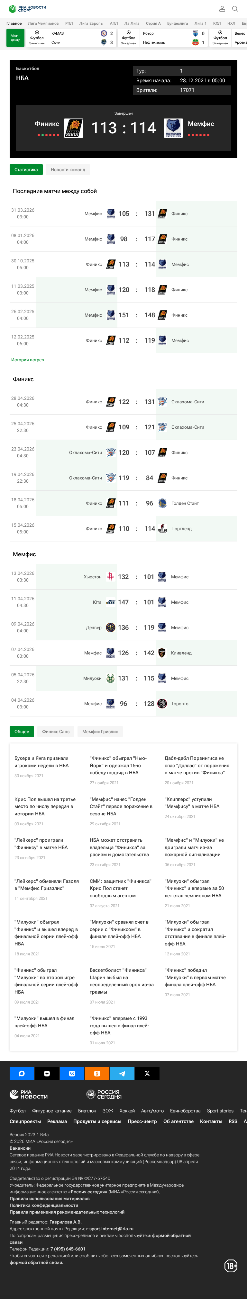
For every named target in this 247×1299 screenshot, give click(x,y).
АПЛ (114, 23)
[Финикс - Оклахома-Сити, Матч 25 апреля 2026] (54, 135)
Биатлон (87, 1111)
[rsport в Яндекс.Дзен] (47, 1073)
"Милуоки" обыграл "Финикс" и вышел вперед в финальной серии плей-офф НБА (46, 933)
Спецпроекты (25, 1121)
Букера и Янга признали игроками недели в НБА (41, 761)
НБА (22, 78)
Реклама (57, 1121)
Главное (14, 23)
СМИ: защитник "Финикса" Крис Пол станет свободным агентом (120, 888)
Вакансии (20, 1148)
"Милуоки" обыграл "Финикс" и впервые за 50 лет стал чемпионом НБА (194, 888)
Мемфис (201, 123)
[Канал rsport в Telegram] (122, 1073)
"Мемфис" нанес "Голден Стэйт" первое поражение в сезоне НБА (121, 806)
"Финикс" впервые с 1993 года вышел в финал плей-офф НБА (119, 1025)
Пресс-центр (142, 1121)
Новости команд (68, 169)
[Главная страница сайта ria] (10, 9)
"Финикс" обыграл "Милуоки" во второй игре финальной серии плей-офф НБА (46, 981)
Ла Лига (132, 23)
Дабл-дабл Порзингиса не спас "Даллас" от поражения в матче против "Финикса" (197, 765)
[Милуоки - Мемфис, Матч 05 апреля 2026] (204, 135)
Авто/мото (152, 1111)
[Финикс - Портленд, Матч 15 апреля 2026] (39, 135)
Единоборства (185, 1111)
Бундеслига (177, 23)
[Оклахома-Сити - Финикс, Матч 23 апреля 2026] (50, 135)
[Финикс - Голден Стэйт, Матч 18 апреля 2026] (42, 135)
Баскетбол (27, 68)
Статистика (26, 169)
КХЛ (217, 23)
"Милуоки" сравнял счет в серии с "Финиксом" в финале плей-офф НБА (119, 929)
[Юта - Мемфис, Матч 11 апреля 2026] (193, 135)
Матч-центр (16, 38)
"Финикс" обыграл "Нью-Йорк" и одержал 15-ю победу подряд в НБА (118, 765)
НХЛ (231, 23)
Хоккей (127, 1111)
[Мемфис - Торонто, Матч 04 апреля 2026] (208, 135)
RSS (233, 1121)
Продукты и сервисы (97, 1121)
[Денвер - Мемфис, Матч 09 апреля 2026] (197, 135)
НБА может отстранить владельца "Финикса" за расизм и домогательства (119, 847)
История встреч (27, 359)
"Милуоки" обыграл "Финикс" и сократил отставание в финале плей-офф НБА (195, 933)
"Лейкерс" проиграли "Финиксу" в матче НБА (41, 843)
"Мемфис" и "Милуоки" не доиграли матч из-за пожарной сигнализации (194, 847)
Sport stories (220, 1111)
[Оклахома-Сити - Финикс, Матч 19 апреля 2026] (46, 135)
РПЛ (69, 23)
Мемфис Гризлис (100, 731)
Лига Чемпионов (43, 23)
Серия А (153, 23)
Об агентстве (178, 1121)
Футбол (18, 1111)
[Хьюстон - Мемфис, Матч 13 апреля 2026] (189, 135)
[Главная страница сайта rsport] (41, 9)
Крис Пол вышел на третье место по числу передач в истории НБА (45, 806)
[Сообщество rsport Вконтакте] (72, 1073)
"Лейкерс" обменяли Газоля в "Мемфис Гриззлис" (46, 884)
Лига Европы (91, 23)
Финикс (47, 123)
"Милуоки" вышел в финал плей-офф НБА (44, 1022)
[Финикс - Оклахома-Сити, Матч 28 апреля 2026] (58, 135)
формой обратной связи (36, 1262)
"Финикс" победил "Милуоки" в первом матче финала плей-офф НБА (195, 977)
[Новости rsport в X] (147, 1073)
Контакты (211, 1121)
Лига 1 (201, 23)
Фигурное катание (52, 1111)
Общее (21, 731)
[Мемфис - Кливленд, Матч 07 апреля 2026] (200, 135)
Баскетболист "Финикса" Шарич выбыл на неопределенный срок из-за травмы (122, 981)
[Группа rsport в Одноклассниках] (97, 1073)
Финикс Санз (55, 731)
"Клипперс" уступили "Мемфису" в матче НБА (192, 803)
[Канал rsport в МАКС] (22, 1073)
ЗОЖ (108, 1111)
